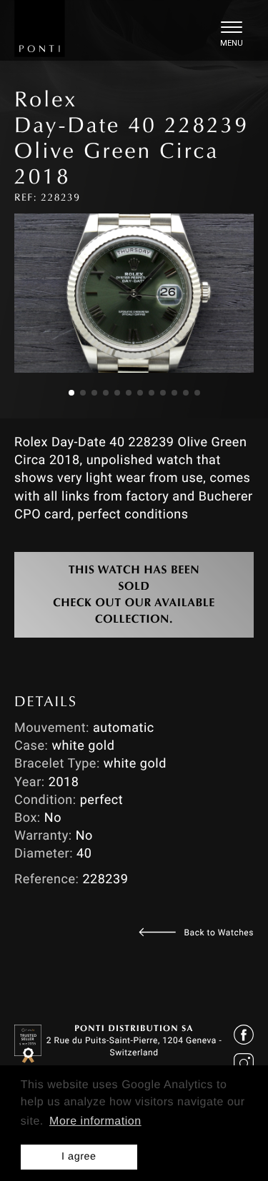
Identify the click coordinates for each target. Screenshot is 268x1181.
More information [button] (95, 1121)
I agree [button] (78, 1156)
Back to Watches (219, 933)
